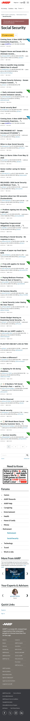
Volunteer (4, 646)
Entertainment (9, 512)
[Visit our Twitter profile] (10, 713)
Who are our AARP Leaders (11, 331)
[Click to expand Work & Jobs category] (2, 552)
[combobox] (15, 455)
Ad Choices (5, 708)
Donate (4, 643)
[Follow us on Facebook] (4, 713)
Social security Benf (8, 107)
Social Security (12, 538)
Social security (6, 410)
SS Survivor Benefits (8, 291)
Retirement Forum (22, 14)
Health (6, 516)
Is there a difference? (8, 357)
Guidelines (10, 8)
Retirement (7, 529)
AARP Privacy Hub (6, 693)
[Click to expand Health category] (2, 516)
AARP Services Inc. (19, 665)
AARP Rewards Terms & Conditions (10, 699)
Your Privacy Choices (15, 708)
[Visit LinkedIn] (22, 713)
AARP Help (8, 503)
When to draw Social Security (12, 144)
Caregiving (8, 508)
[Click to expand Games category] (2, 495)
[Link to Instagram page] (16, 713)
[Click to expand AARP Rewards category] (2, 499)
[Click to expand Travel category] (2, 547)
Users (2, 458)
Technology (8, 543)
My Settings (4, 8)
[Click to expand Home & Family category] (2, 520)
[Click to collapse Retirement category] (2, 529)
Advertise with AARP (19, 652)
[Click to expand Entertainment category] (2, 512)
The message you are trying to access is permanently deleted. (13, 22)
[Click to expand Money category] (2, 525)
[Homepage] (6, 2)
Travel (6, 548)
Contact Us (17, 640)
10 (23, 446)
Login (21, 2)
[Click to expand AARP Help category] (2, 503)
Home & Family (9, 520)
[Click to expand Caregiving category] (2, 508)
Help (16, 8)
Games (6, 495)
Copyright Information (7, 702)
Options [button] (16, 35)
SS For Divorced (6, 399)
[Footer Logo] (15, 624)
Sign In (3, 613)
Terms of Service (17, 693)
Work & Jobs (9, 552)
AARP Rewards (10, 499)
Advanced (26, 458)
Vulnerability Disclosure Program (9, 705)
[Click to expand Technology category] (2, 543)
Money (6, 525)
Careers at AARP (18, 655)
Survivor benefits (9, 435)
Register (3, 610)
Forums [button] (20, 8)
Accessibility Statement (7, 696)
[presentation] (3, 573)
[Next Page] (26, 446)
